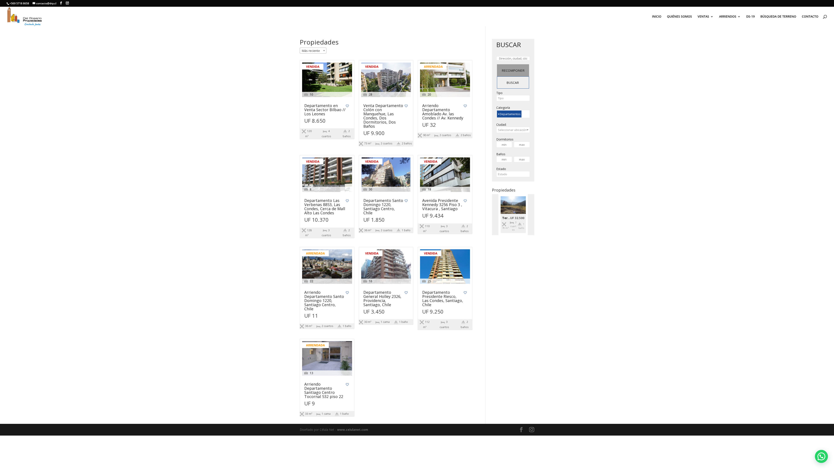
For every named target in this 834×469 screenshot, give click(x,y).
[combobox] (313, 51)
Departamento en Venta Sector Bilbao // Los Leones (325, 110)
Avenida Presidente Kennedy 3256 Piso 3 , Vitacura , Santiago (442, 204)
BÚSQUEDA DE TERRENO (778, 16)
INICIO (656, 16)
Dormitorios (504, 139)
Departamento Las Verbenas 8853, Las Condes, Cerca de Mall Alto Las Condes (324, 206)
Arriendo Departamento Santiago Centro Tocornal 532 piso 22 (323, 390)
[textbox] (513, 98)
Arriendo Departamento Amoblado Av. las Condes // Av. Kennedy (442, 112)
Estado (501, 169)
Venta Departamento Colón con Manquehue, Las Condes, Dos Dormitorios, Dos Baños (383, 116)
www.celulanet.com (352, 430)
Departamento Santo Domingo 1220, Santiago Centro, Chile (383, 206)
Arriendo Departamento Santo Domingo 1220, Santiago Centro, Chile (324, 300)
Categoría (503, 108)
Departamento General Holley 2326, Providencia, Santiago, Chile (382, 298)
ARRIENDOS (727, 16)
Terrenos (509, 218)
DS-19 (750, 16)
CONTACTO (810, 16)
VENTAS (703, 16)
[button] (821, 456)
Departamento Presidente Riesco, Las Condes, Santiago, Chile (442, 298)
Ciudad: (501, 124)
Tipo (499, 93)
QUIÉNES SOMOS (679, 16)
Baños (500, 154)
